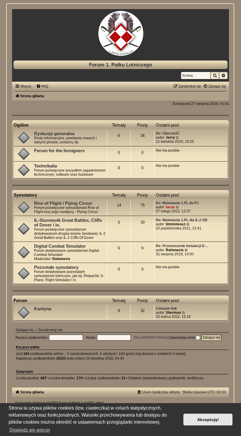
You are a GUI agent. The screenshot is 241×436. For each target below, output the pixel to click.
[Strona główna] (120, 33)
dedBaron (195, 378)
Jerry (170, 137)
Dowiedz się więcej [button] (29, 429)
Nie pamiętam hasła (150, 338)
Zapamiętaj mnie (182, 338)
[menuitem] (42, 86)
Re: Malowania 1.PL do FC (177, 203)
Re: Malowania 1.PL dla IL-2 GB (181, 220)
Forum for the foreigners (59, 150)
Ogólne (21, 125)
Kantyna (42, 308)
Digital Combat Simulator (60, 246)
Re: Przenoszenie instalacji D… (182, 246)
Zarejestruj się (50, 330)
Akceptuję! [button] (208, 419)
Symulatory (25, 194)
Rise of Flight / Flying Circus (63, 203)
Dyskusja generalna (54, 133)
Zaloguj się (25, 330)
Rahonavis (61, 259)
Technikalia (45, 166)
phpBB (51, 402)
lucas (170, 207)
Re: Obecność (168, 133)
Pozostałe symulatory (56, 267)
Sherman (173, 313)
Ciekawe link (166, 308)
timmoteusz (175, 224)
